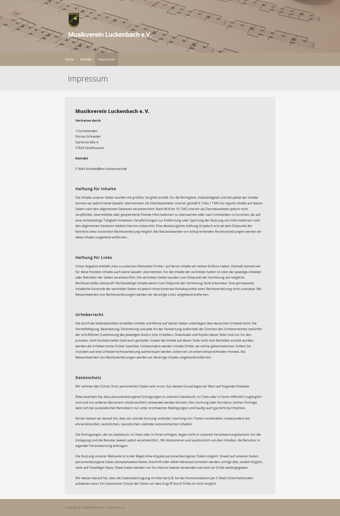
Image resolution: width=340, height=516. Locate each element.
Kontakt (86, 59)
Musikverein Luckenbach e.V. (110, 34)
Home (69, 59)
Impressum (106, 59)
